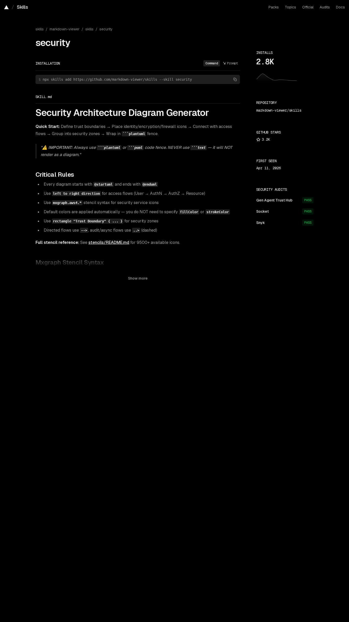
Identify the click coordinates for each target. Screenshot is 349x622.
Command (211, 63)
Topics (290, 7)
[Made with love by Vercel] (6, 7)
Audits (325, 7)
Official (307, 7)
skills (40, 29)
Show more (138, 278)
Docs (340, 7)
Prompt (232, 63)
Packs (274, 7)
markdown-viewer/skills (278, 110)
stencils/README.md (108, 242)
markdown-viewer (64, 29)
